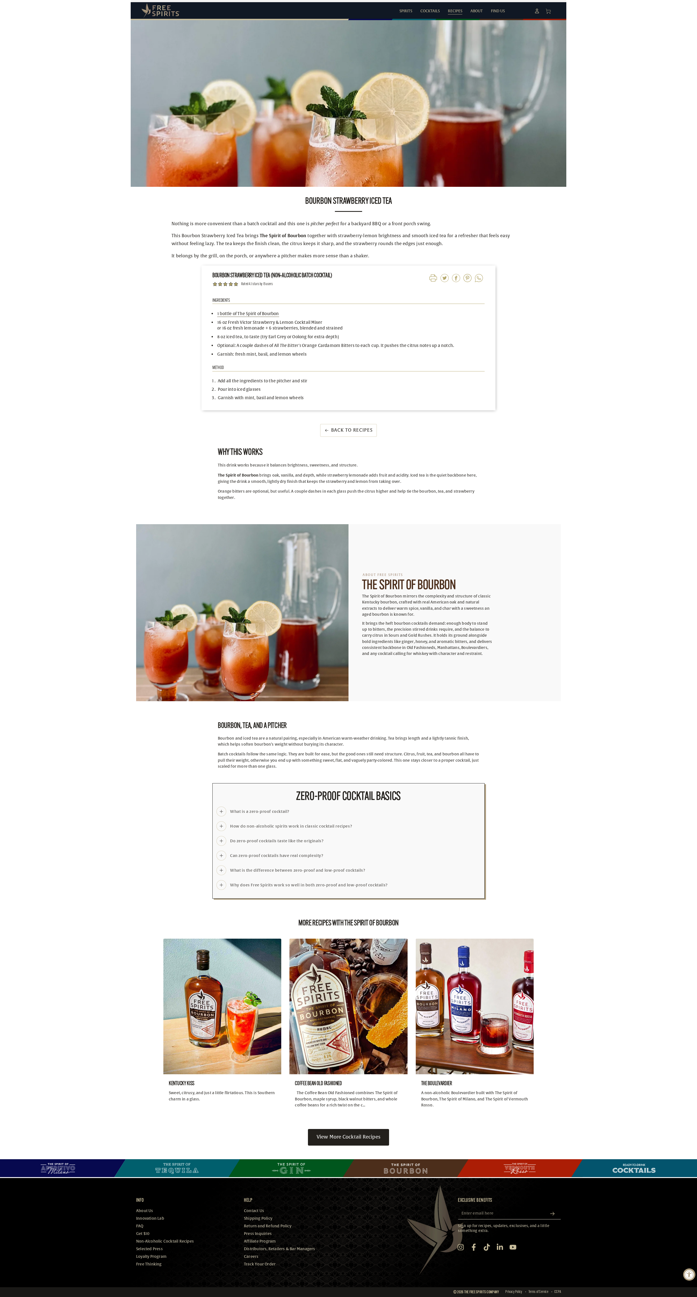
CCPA (557, 1291)
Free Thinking (149, 1264)
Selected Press (149, 1249)
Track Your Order (260, 1264)
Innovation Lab (150, 1218)
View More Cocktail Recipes (348, 1137)
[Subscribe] (554, 1213)
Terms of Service (538, 1291)
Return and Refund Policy (267, 1226)
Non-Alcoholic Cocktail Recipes (165, 1241)
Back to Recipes (352, 430)
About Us (144, 1211)
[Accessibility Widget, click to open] (689, 1274)
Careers (251, 1256)
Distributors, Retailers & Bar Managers (279, 1249)
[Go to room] (63, 1168)
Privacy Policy (513, 1291)
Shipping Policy (258, 1218)
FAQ (139, 1226)
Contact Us (254, 1211)
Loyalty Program (151, 1256)
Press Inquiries (258, 1233)
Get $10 (142, 1233)
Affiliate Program (260, 1241)
